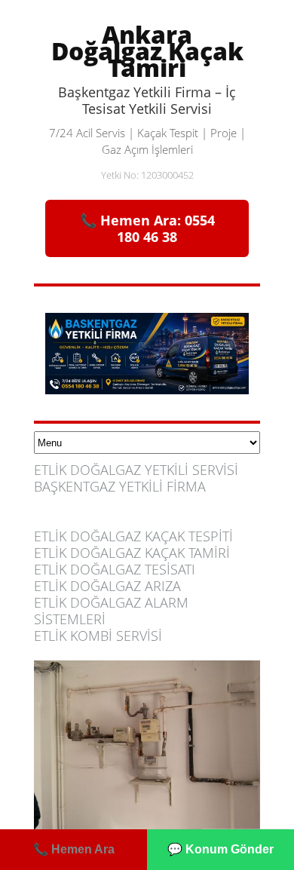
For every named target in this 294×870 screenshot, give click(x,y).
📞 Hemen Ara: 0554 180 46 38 (147, 228)
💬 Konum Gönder (220, 849)
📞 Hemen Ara (74, 849)
